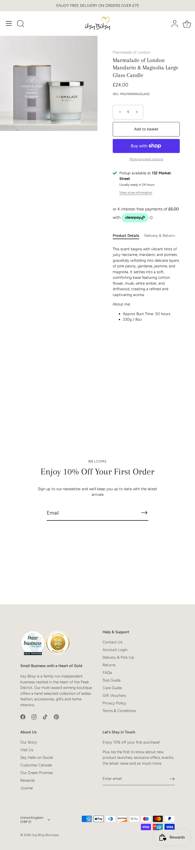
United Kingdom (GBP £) (31, 820)
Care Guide (112, 688)
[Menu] (8, 23)
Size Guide (112, 680)
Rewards (27, 780)
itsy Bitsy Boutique (45, 835)
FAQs (107, 672)
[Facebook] (22, 716)
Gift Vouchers (114, 695)
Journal (26, 788)
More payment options (146, 159)
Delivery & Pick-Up (118, 657)
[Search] (20, 24)
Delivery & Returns (159, 235)
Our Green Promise (36, 772)
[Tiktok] (45, 716)
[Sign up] (172, 778)
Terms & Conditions (119, 710)
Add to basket (146, 129)
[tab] (128, 236)
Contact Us (112, 642)
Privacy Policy (114, 703)
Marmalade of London (131, 52)
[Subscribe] (144, 512)
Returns (109, 665)
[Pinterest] (56, 716)
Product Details (126, 235)
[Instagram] (34, 716)
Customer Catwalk (36, 765)
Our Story (28, 742)
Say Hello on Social (36, 757)
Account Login (115, 649)
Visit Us (26, 750)
